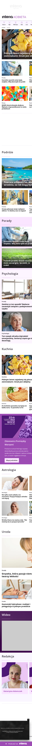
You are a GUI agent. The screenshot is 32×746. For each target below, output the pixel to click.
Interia (3, 27)
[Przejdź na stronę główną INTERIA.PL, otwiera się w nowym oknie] (7, 16)
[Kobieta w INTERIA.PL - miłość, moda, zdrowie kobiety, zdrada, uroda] (20, 16)
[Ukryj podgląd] (28, 720)
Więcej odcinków (11, 460)
